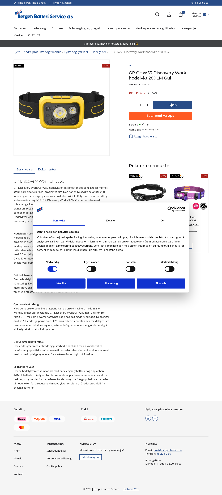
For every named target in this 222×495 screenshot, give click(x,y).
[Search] (157, 14)
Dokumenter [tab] (47, 169)
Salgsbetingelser (56, 450)
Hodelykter (99, 52)
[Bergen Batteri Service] (43, 14)
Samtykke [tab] (59, 220)
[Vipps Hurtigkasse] (160, 116)
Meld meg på (90, 457)
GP (131, 65)
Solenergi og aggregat (84, 28)
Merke (18, 35)
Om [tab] (163, 220)
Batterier (20, 28)
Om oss (18, 466)
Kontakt (18, 474)
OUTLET (34, 35)
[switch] (91, 269)
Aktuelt (18, 458)
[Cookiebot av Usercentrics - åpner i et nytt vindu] (170, 209)
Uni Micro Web (131, 489)
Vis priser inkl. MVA (196, 14)
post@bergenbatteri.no (168, 450)
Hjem (17, 52)
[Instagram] (148, 418)
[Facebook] (155, 418)
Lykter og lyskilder (76, 52)
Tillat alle (161, 283)
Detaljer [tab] (111, 220)
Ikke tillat (61, 283)
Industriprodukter (118, 28)
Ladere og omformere (47, 28)
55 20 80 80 (201, 2)
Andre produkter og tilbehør (156, 28)
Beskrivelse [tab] (24, 169)
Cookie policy (54, 466)
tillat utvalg (111, 283)
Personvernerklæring (59, 458)
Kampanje (188, 28)
